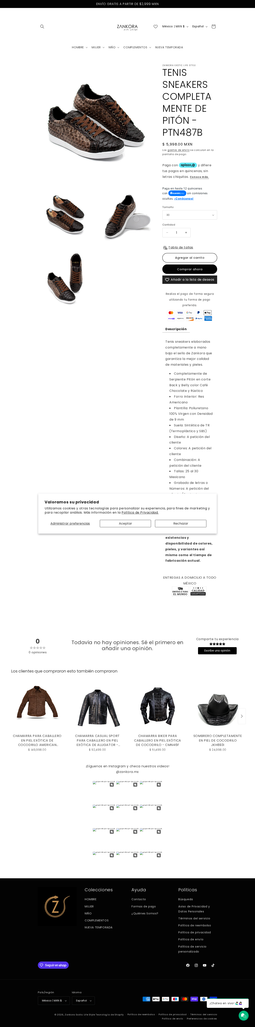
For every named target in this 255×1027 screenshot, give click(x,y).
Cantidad (168, 225)
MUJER (89, 906)
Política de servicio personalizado (192, 949)
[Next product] (242, 716)
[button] (42, 26)
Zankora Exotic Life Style (80, 1014)
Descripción (176, 329)
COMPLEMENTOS (97, 920)
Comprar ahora (190, 269)
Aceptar (125, 523)
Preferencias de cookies (202, 1018)
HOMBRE (91, 899)
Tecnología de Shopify (110, 1014)
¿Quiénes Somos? (144, 913)
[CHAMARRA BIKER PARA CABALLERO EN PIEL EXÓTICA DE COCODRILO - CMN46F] (157, 706)
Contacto (138, 899)
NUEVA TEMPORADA (99, 927)
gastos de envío (179, 150)
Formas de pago (143, 906)
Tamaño (168, 207)
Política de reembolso (194, 925)
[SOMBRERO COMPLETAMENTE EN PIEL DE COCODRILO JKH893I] (218, 706)
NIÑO (88, 913)
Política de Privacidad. (140, 512)
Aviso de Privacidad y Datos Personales (194, 908)
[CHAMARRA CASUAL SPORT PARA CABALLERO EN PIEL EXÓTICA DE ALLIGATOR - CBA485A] (97, 706)
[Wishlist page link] (156, 27)
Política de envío (190, 939)
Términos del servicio (194, 918)
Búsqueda (185, 899)
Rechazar (180, 523)
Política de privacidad (194, 932)
